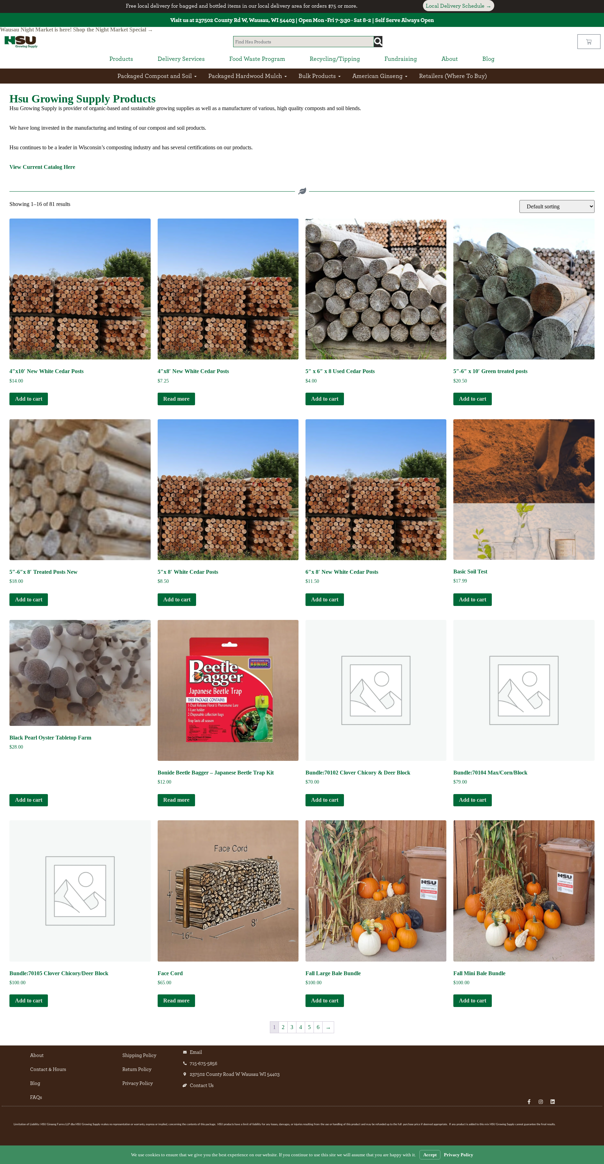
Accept (430, 1154)
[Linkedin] (552, 1101)
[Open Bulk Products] (339, 75)
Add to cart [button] (28, 399)
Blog (35, 1083)
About (37, 1055)
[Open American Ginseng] (406, 75)
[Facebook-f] (528, 1101)
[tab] (121, 59)
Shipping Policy (139, 1055)
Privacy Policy (137, 1083)
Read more (176, 399)
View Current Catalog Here (42, 167)
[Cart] (589, 41)
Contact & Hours (48, 1069)
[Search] (378, 41)
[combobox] (303, 41)
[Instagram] (540, 1101)
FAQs (36, 1097)
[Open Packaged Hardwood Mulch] (285, 75)
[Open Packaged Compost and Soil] (195, 75)
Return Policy (136, 1069)
